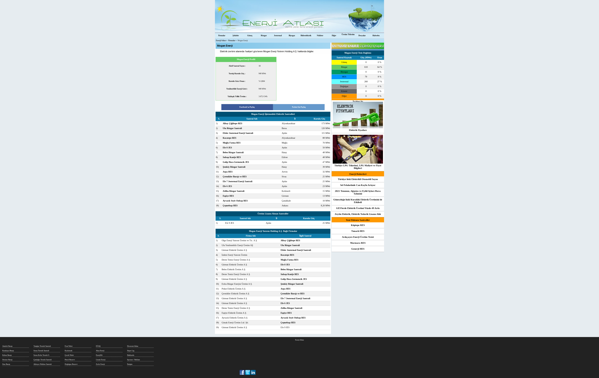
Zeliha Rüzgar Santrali (233, 191)
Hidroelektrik (306, 35)
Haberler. (376, 35)
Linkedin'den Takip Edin (253, 372)
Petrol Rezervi (70, 360)
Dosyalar (362, 35)
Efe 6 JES (227, 186)
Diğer (334, 35)
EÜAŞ (98, 346)
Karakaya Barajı (8, 351)
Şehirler (236, 35)
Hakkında (130, 355)
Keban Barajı (7, 355)
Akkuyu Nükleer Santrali (43, 364)
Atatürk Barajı (7, 346)
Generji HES (357, 249)
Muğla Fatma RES (232, 143)
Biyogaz (292, 35)
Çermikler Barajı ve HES (235, 176)
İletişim (129, 364)
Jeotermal (278, 35)
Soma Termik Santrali (41, 351)
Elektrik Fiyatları (358, 130)
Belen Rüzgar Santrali (233, 152)
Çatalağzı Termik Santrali (43, 360)
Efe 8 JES (227, 147)
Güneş (249, 35)
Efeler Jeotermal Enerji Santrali (238, 133)
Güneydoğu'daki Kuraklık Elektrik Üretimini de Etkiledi (357, 200)
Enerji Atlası (299, 340)
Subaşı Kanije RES (232, 157)
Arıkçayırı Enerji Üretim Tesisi (358, 237)
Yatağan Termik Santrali (42, 346)
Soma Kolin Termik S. (42, 355)
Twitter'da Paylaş (299, 107)
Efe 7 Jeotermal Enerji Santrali (237, 181)
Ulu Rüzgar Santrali (232, 128)
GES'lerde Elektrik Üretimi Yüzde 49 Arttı (358, 208)
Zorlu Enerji (100, 364)
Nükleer (320, 35)
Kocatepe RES (229, 138)
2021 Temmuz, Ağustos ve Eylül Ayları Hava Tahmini (358, 192)
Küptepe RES (358, 225)
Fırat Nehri (69, 346)
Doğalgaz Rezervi (71, 364)
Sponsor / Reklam (133, 360)
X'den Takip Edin (248, 372)
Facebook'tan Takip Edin (242, 372)
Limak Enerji (100, 360)
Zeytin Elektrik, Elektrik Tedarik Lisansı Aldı (358, 214)
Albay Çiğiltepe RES (232, 123)
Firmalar (221, 35)
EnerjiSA (99, 355)
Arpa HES (228, 172)
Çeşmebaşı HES (230, 205)
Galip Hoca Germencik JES (236, 162)
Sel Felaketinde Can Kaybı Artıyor (357, 185)
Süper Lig (130, 351)
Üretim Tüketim (348, 34)
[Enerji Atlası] (299, 16)
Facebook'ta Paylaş (247, 107)
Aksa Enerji (100, 351)
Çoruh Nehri (69, 355)
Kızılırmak (68, 351)
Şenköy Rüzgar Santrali (234, 167)
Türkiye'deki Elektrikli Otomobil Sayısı (358, 179)
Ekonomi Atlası (132, 346)
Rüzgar (264, 35)
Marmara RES (357, 243)
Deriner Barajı (7, 360)
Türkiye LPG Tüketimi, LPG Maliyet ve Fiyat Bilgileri (357, 166)
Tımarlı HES (357, 231)
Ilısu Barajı (6, 364)
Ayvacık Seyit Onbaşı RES (235, 201)
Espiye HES (228, 196)
